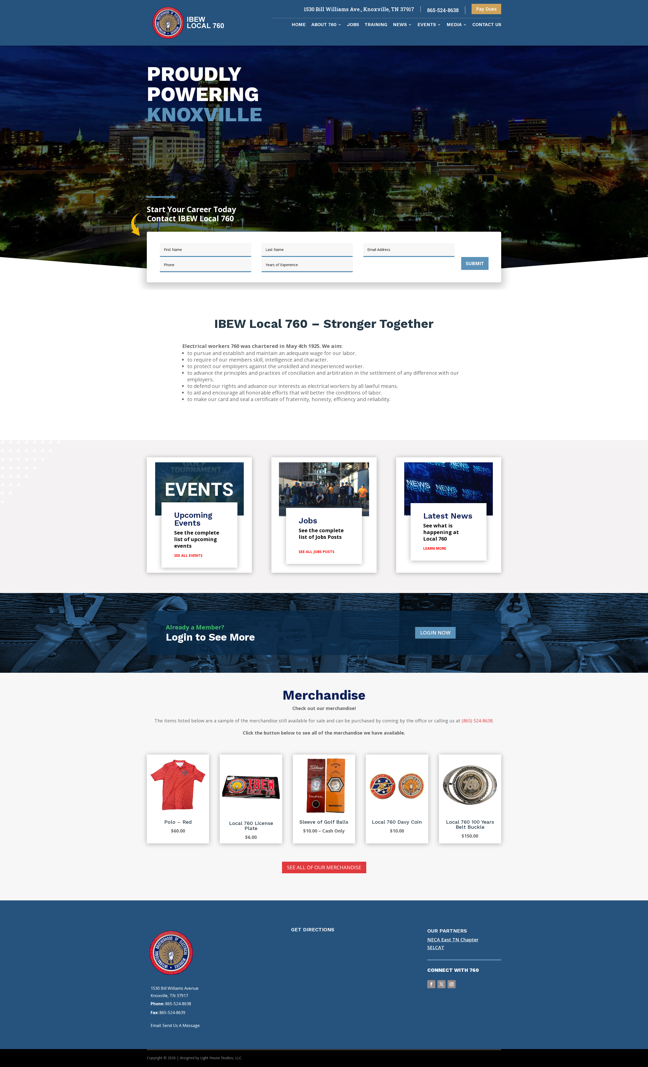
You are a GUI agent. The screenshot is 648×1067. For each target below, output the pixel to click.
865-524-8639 (172, 1012)
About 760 (323, 25)
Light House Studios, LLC (220, 1057)
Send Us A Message (181, 1025)
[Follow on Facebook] (431, 984)
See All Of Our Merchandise (324, 867)
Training (375, 25)
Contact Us (486, 25)
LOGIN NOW (435, 632)
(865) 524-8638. (478, 721)
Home (299, 25)
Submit (475, 263)
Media (454, 25)
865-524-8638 (178, 1003)
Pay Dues (486, 9)
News (400, 25)
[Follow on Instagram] (452, 984)
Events (426, 25)
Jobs (353, 25)
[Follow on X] (441, 984)
